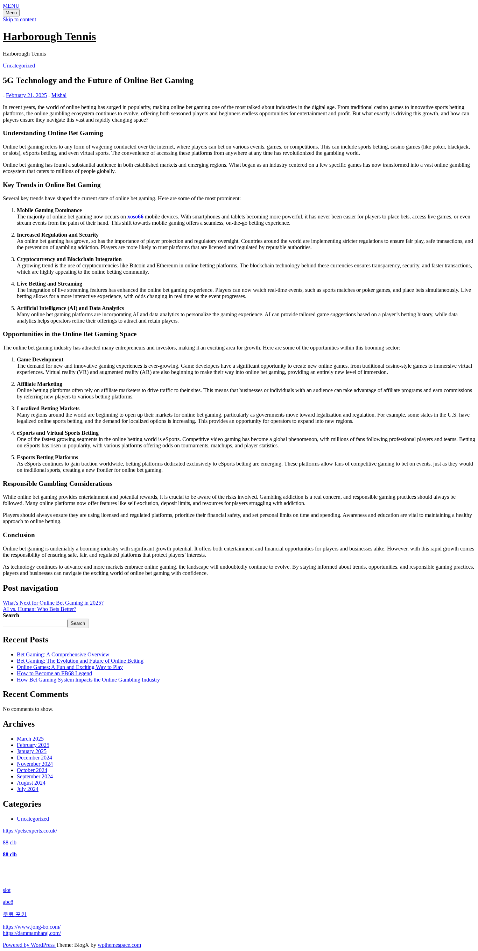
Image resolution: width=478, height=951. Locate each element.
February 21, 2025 (26, 95)
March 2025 (30, 739)
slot (6, 890)
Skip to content (19, 19)
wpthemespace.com (119, 945)
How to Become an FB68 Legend (54, 673)
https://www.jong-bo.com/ (32, 927)
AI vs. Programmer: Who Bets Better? (39, 609)
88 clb (9, 842)
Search (11, 615)
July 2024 (27, 789)
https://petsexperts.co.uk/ (30, 831)
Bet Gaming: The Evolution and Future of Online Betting (80, 661)
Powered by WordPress (29, 945)
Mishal (58, 95)
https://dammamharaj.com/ (32, 933)
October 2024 (32, 770)
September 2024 (35, 776)
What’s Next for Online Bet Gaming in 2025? (53, 603)
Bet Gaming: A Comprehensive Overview (63, 654)
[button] (11, 6)
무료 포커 (15, 914)
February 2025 (33, 745)
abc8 (8, 902)
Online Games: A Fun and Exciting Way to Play (70, 667)
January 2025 (32, 751)
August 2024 (31, 783)
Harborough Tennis (49, 36)
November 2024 (35, 764)
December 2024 (34, 758)
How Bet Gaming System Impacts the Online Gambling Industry (88, 680)
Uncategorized (19, 66)
